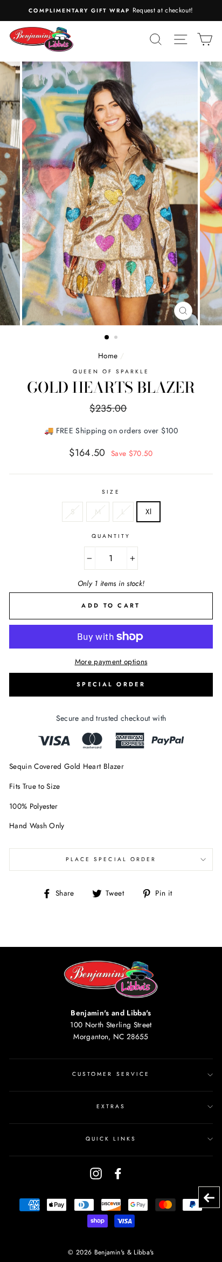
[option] (111, 10)
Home (107, 355)
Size (111, 492)
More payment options (111, 661)
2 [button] (117, 338)
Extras (111, 1106)
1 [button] (107, 337)
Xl (148, 511)
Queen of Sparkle (111, 371)
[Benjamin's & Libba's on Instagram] (96, 1173)
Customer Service (111, 1074)
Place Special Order (111, 859)
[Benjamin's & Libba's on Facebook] (118, 1173)
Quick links (111, 1139)
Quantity (111, 536)
